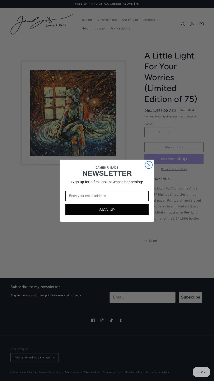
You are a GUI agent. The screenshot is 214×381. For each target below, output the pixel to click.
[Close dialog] (148, 165)
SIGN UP (107, 210)
